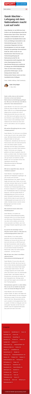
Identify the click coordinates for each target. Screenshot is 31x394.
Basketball (7, 332)
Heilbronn (15, 342)
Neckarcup (7, 354)
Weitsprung (22, 379)
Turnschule (7, 379)
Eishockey (7, 339)
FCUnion (15, 339)
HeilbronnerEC (8, 344)
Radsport (22, 357)
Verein (14, 379)
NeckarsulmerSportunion (18, 354)
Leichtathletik (15, 349)
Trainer (16, 374)
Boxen (23, 332)
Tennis (15, 372)
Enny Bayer (16, 84)
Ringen (16, 362)
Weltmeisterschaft (8, 382)
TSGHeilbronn (8, 377)
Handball (7, 342)
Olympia (6, 357)
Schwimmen (16, 364)
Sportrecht (16, 369)
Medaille (16, 352)
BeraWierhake (15, 332)
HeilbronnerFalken (19, 344)
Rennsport (20, 359)
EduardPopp (16, 337)
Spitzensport (7, 369)
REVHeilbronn (7, 362)
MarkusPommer (8, 352)
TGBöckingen (8, 374)
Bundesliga (7, 334)
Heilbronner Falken (9, 347)
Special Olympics (17, 367)
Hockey (18, 347)
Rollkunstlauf (7, 364)
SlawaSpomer (7, 367)
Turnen (16, 377)
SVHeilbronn (7, 372)
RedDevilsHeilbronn (9, 359)
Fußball (22, 339)
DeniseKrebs (7, 337)
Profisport (14, 357)
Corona (15, 334)
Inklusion (6, 349)
